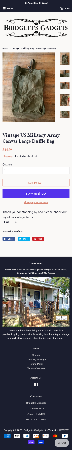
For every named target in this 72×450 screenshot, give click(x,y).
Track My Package (36, 359)
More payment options (36, 202)
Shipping (7, 156)
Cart (67, 8)
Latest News (36, 263)
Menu (10, 8)
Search (36, 355)
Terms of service (36, 368)
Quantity (7, 164)
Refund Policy (36, 364)
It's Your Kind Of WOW (56, 430)
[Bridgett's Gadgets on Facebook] (36, 385)
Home (5, 48)
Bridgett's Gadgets (33, 430)
